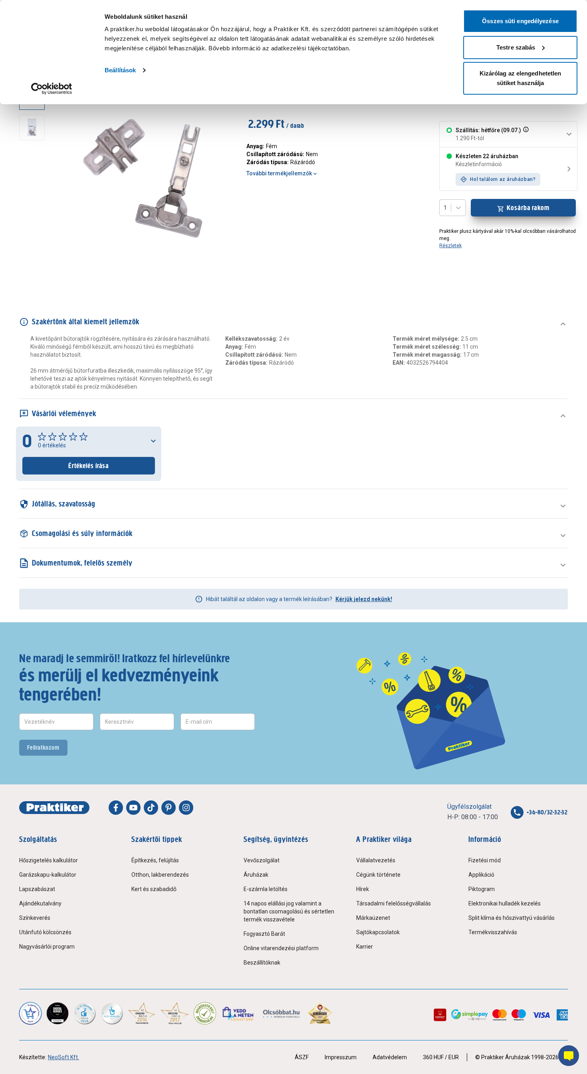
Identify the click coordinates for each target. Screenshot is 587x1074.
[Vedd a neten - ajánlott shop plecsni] (238, 1013)
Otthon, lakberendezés (160, 875)
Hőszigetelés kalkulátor (48, 860)
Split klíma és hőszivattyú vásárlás (511, 918)
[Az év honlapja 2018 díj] (84, 1013)
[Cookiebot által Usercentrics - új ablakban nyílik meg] (52, 89)
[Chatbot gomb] (568, 1055)
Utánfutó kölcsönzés (45, 932)
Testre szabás (515, 47)
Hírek (362, 889)
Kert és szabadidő (153, 889)
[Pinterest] (168, 807)
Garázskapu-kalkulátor (47, 875)
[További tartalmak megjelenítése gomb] (34, 274)
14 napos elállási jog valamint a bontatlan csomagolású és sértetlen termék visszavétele (289, 911)
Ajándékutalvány (40, 903)
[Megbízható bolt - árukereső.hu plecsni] (205, 1013)
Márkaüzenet (373, 918)
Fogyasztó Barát (264, 934)
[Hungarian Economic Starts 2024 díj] (30, 1013)
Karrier (364, 946)
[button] (525, 134)
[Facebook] (116, 807)
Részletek (450, 245)
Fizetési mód (484, 860)
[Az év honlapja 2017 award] (175, 1013)
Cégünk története (378, 875)
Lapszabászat (37, 889)
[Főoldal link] (54, 807)
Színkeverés (34, 918)
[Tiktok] (151, 807)
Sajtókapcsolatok (378, 932)
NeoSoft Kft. (63, 1057)
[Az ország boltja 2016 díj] (142, 1013)
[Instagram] (186, 807)
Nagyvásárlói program (47, 946)
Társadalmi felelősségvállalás (393, 903)
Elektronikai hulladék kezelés (504, 903)
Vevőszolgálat (262, 860)
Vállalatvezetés (375, 860)
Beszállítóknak (262, 962)
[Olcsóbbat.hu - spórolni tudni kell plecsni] (281, 1013)
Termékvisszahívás (492, 932)
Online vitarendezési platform (281, 948)
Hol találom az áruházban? (502, 179)
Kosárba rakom (528, 207)
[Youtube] (133, 807)
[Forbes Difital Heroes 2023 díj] (57, 1013)
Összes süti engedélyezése (520, 21)
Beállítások (120, 70)
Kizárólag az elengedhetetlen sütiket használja (520, 78)
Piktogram (481, 889)
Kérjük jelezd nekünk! (363, 599)
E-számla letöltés (266, 889)
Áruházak (256, 875)
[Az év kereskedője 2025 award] (320, 1013)
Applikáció (481, 875)
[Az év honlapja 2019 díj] (112, 1013)
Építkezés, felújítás (155, 860)
